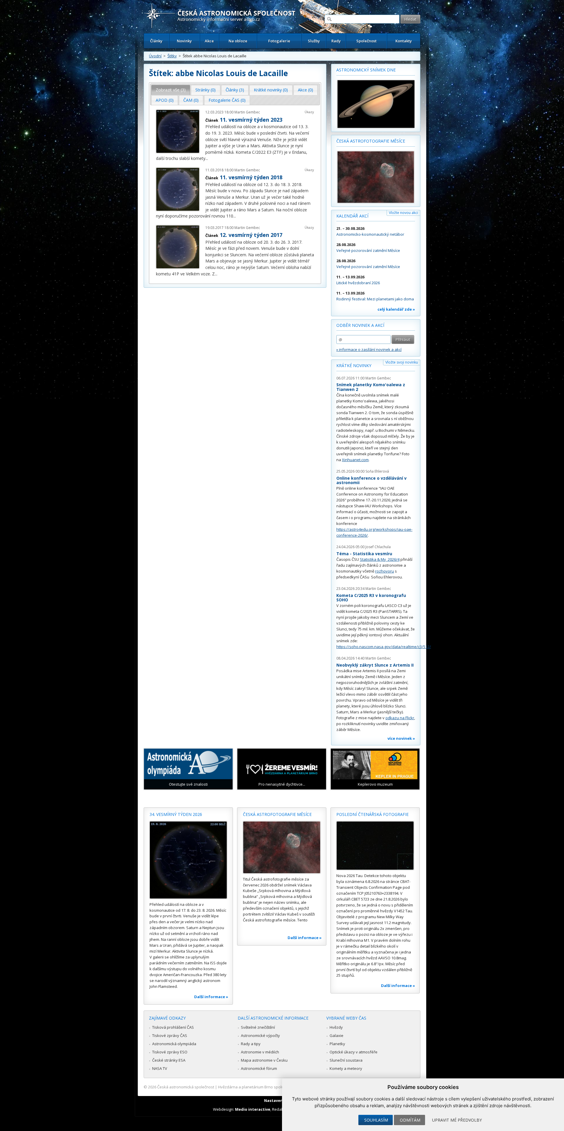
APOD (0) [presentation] (165, 100)
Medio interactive (252, 1109)
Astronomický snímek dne (366, 70)
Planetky (337, 1043)
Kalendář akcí (352, 216)
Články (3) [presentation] (235, 90)
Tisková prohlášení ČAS (173, 1027)
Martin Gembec (247, 112)
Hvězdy (336, 1027)
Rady (336, 41)
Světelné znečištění (258, 1027)
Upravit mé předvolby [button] (457, 1120)
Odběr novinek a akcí (360, 325)
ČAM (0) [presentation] (191, 100)
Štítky (172, 55)
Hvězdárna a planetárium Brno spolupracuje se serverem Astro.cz (277, 1087)
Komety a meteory (346, 1068)
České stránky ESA (168, 1060)
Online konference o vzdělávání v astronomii (371, 480)
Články (156, 41)
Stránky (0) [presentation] (205, 90)
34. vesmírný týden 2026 (176, 814)
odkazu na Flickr (399, 717)
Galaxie (336, 1035)
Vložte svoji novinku (401, 362)
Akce (209, 41)
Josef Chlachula (378, 546)
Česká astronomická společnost (185, 1087)
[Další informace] (188, 860)
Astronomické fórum (259, 1068)
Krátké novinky (353, 365)
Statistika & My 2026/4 (380, 559)
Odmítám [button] (410, 1120)
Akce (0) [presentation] (305, 90)
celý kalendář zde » (396, 309)
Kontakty (403, 41)
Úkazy (309, 112)
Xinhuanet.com (355, 459)
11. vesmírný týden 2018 (251, 177)
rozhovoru (384, 571)
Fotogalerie (279, 41)
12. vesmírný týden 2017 (251, 234)
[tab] (170, 90)
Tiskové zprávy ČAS (169, 1035)
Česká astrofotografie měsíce (370, 141)
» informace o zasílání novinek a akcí (369, 349)
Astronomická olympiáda (174, 1043)
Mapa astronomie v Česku (264, 1060)
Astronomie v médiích (260, 1052)
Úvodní (155, 55)
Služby (314, 41)
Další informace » (211, 996)
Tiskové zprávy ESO (169, 1052)
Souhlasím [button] (376, 1120)
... (206, 158)
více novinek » (401, 738)
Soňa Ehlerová (377, 471)
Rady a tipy (251, 1043)
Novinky (184, 41)
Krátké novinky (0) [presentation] (271, 90)
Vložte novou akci (403, 212)
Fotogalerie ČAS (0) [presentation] (227, 100)
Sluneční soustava (346, 1060)
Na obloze (238, 41)
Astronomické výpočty (260, 1035)
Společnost (366, 41)
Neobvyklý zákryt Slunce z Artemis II (375, 665)
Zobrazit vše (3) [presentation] (171, 90)
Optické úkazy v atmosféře (353, 1052)
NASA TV (159, 1068)
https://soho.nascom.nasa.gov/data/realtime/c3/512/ (383, 646)
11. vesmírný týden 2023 (251, 119)
